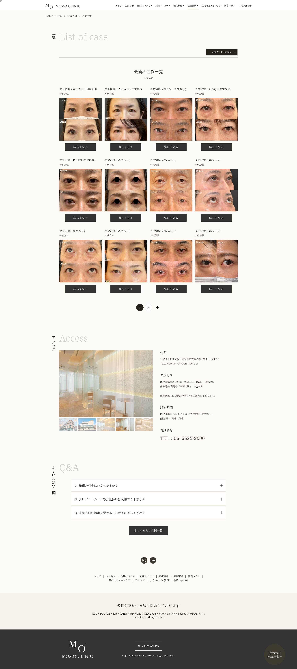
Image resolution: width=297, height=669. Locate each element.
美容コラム (229, 5)
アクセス (140, 580)
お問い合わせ (245, 5)
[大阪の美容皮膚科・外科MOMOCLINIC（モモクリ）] (62, 7)
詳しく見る (80, 147)
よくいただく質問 (159, 580)
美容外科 (72, 16)
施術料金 (178, 5)
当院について (143, 5)
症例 (60, 16)
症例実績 (192, 5)
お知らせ (129, 5)
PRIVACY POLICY (148, 646)
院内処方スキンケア (211, 5)
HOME (49, 16)
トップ (118, 5)
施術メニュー (161, 5)
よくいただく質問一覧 (148, 530)
